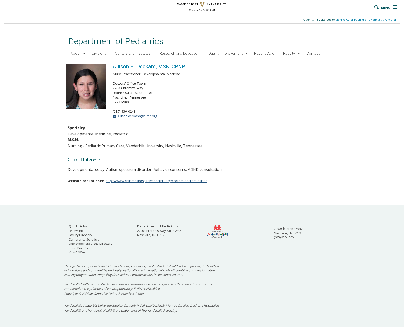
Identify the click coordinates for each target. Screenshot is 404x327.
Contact (313, 53)
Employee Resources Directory (90, 243)
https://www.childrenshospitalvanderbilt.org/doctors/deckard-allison (156, 181)
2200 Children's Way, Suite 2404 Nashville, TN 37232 (159, 230)
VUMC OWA (77, 252)
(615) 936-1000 (284, 237)
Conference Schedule (84, 239)
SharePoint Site (80, 248)
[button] (84, 54)
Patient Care (264, 53)
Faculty (289, 53)
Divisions (99, 53)
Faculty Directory (80, 235)
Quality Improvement (225, 53)
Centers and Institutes (133, 53)
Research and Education (179, 53)
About (75, 53)
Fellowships (77, 231)
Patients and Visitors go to (350, 19)
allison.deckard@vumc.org (137, 116)
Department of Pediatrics (116, 41)
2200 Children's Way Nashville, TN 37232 (288, 230)
